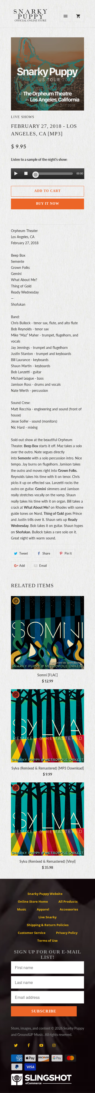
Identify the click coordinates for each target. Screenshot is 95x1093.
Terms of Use (47, 940)
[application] (47, 174)
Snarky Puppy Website (45, 893)
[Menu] (65, 16)
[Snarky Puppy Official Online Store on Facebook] (28, 1045)
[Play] (16, 173)
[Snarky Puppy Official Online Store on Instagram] (54, 1045)
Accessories (69, 909)
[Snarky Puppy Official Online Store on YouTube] (41, 1045)
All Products (67, 901)
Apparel (43, 909)
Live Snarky (47, 917)
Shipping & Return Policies (47, 925)
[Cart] (78, 16)
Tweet (23, 553)
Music (21, 909)
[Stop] (26, 173)
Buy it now (47, 203)
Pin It (68, 553)
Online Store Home (33, 901)
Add (22, 565)
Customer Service (32, 933)
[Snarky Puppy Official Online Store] (30, 18)
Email (43, 565)
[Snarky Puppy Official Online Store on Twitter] (16, 1045)
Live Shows (22, 117)
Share (46, 553)
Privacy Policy (66, 933)
